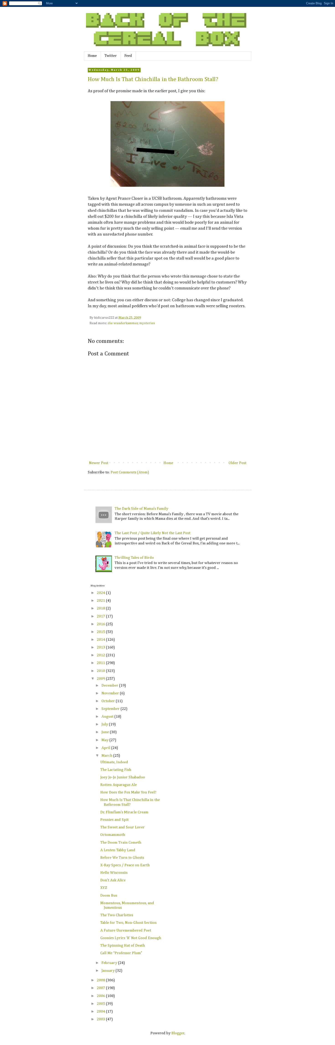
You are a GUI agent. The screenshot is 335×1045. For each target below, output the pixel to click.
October (108, 701)
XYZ (103, 888)
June (105, 732)
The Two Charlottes (116, 915)
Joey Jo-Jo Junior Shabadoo (122, 777)
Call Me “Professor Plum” (121, 953)
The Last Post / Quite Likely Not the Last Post (152, 533)
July (105, 724)
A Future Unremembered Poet (125, 930)
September (111, 709)
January (108, 971)
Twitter (111, 56)
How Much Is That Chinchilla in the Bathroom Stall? (153, 79)
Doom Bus (108, 896)
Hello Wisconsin (114, 873)
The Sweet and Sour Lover (122, 827)
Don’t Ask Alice (113, 880)
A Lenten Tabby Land (117, 850)
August (107, 717)
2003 (101, 1019)
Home (92, 56)
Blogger (177, 1033)
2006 (101, 996)
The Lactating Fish (115, 770)
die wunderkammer (123, 323)
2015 (101, 632)
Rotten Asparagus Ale (118, 785)
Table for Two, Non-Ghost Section (128, 923)
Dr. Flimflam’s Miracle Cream (124, 812)
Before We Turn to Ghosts (122, 858)
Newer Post (98, 463)
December (110, 686)
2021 (101, 601)
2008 (101, 980)
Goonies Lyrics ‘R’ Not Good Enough (130, 938)
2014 (101, 640)
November (110, 693)
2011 (101, 663)
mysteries (147, 323)
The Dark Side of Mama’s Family (141, 509)
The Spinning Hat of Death (122, 946)
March (107, 756)
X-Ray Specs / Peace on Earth (125, 865)
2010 (101, 671)
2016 (101, 624)
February (109, 963)
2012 (101, 655)
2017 (101, 616)
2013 (101, 647)
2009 (101, 679)
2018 (101, 608)
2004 (101, 1011)
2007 (101, 988)
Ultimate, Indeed (114, 762)
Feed (128, 56)
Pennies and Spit (114, 820)
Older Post (237, 463)
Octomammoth (112, 835)
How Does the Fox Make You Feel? (128, 792)
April (106, 748)
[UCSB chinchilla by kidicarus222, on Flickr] (167, 186)
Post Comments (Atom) (130, 472)
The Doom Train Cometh (120, 843)
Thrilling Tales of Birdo (134, 558)
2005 (101, 1004)
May (105, 740)
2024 (101, 593)
